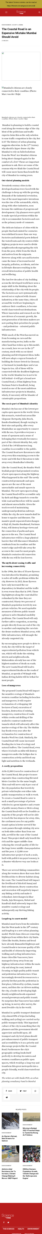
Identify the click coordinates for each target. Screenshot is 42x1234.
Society (15, 25)
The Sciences (8, 1229)
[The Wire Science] (20, 12)
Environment (7, 25)
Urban (20, 25)
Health (21, 1229)
